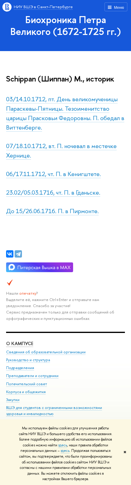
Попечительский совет (26, 383)
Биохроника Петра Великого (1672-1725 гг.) (65, 25)
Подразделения (20, 367)
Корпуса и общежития (26, 391)
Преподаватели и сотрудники (32, 375)
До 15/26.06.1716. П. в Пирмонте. (52, 211)
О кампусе (19, 343)
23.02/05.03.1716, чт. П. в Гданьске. (53, 192)
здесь (62, 445)
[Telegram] (18, 254)
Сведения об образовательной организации (46, 352)
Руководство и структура (28, 359)
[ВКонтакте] (9, 254)
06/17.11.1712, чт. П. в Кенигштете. (53, 174)
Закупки (12, 399)
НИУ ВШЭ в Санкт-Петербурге (43, 6)
